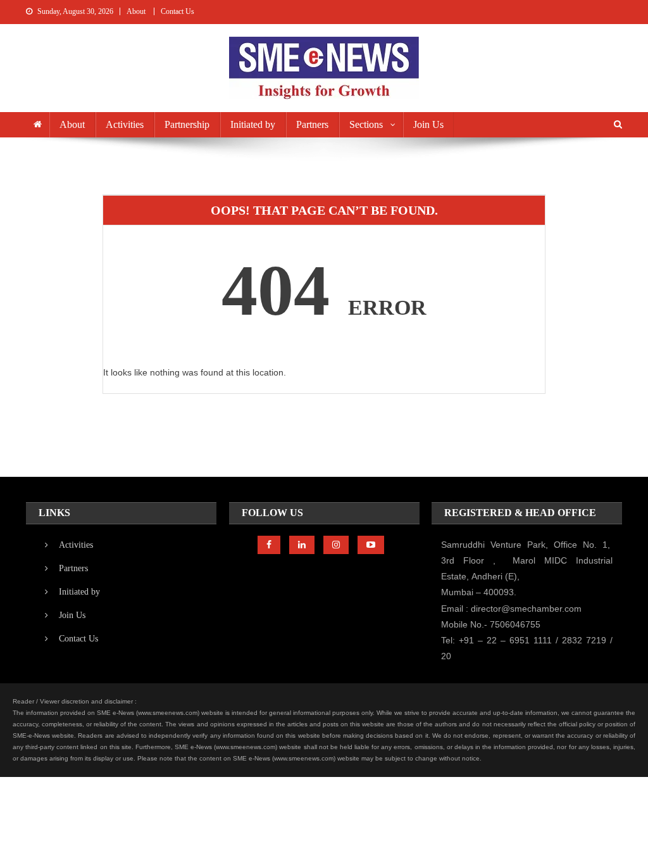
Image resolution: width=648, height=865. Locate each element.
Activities (125, 124)
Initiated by (252, 124)
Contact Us (177, 11)
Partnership (187, 124)
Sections (366, 124)
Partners (312, 124)
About (136, 11)
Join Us (428, 124)
